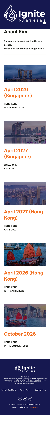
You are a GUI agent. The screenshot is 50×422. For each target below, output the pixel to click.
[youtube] (25, 399)
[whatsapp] (30, 399)
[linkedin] (20, 399)
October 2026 (20, 334)
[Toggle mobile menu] (44, 23)
